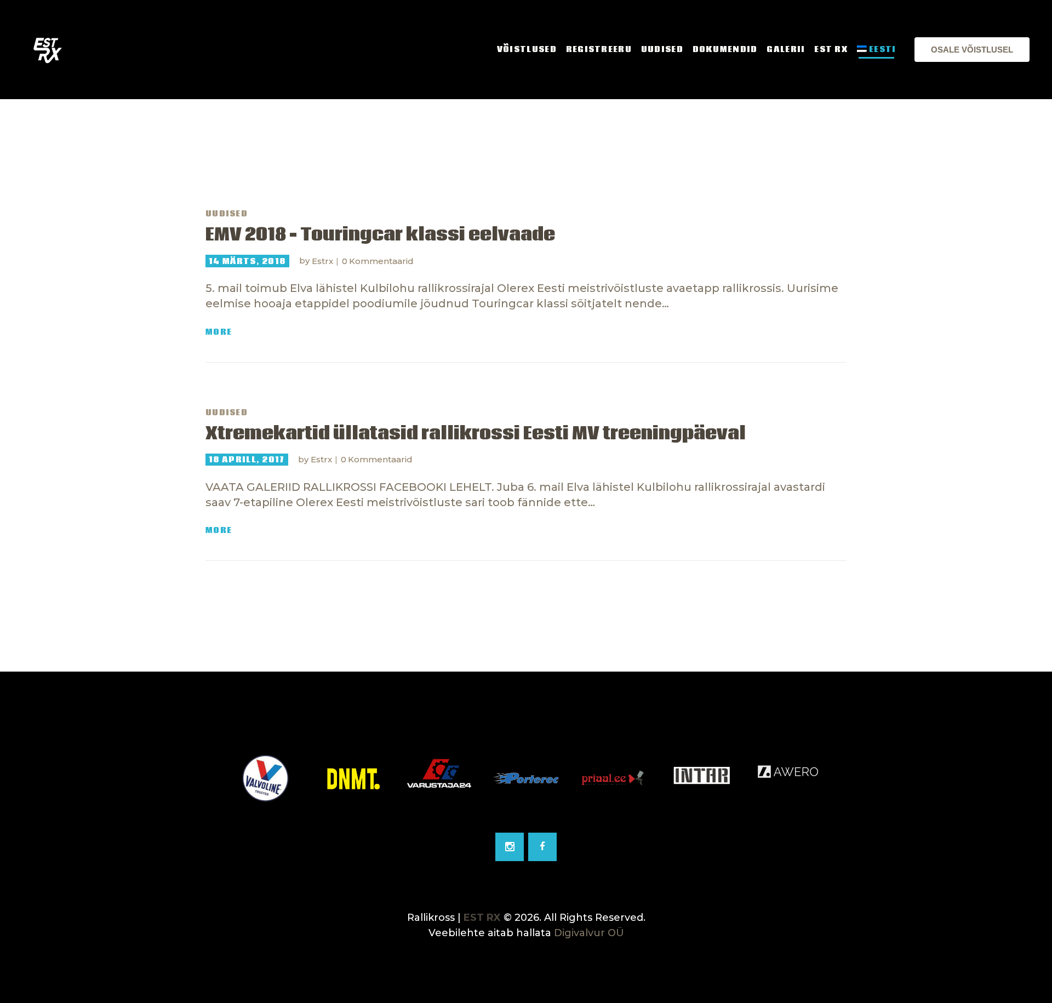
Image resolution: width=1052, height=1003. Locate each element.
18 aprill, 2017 (247, 459)
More (218, 332)
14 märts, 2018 (247, 261)
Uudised (226, 213)
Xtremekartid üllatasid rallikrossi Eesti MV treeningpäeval (475, 434)
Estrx (323, 261)
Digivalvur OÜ (589, 933)
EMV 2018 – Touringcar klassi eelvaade (380, 235)
